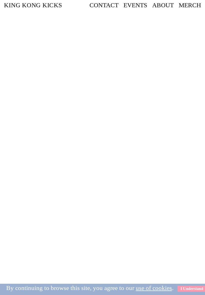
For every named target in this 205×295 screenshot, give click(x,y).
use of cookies (154, 287)
